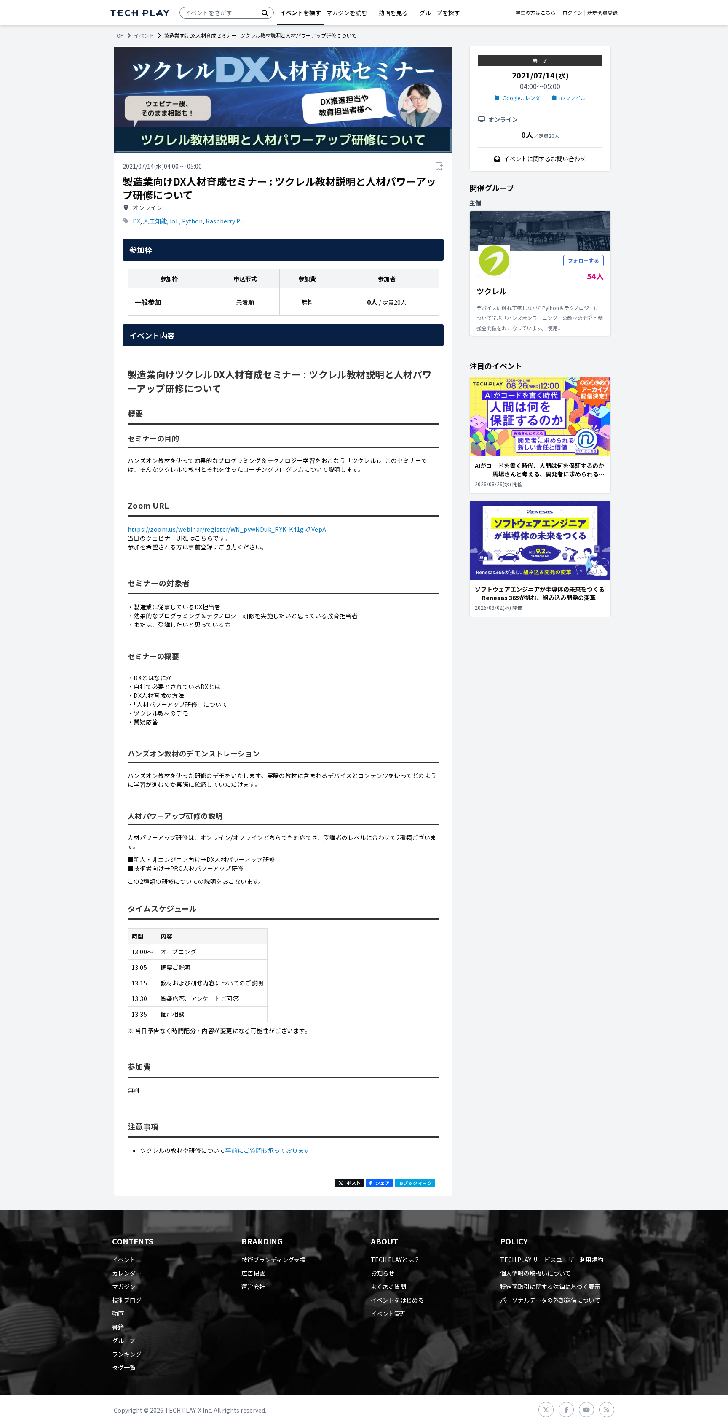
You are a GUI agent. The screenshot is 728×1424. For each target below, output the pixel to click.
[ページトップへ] (139, 13)
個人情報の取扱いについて (535, 1273)
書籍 (118, 1327)
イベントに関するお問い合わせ (544, 158)
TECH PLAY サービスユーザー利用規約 (551, 1259)
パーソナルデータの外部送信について (550, 1300)
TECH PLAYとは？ (395, 1259)
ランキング (127, 1354)
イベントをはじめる (397, 1300)
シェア (382, 1182)
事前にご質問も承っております (267, 1150)
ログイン (572, 12)
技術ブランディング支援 (273, 1259)
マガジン (124, 1286)
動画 (118, 1313)
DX (136, 221)
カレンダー (127, 1273)
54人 (595, 275)
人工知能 (155, 221)
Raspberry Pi (224, 221)
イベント (144, 35)
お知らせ (382, 1273)
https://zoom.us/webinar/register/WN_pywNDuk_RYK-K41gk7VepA (227, 529)
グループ (123, 1340)
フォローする (583, 260)
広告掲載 (253, 1273)
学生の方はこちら (535, 12)
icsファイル (572, 97)
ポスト (353, 1182)
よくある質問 (388, 1286)
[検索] (265, 13)
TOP (119, 35)
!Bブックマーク (415, 1182)
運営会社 (253, 1286)
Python (192, 221)
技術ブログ (127, 1300)
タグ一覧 (124, 1367)
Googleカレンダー (524, 97)
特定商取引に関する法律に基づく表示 (550, 1286)
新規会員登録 (602, 12)
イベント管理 (388, 1313)
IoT (174, 221)
